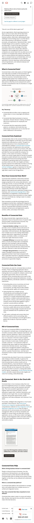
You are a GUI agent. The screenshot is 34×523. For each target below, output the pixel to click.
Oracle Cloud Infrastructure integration (14, 404)
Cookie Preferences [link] (6, 511)
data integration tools (23, 407)
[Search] (22, 3)
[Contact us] (31, 3)
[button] (3, 3)
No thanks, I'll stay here (10, 17)
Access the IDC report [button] (9, 455)
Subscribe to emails (6, 513)
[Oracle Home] (6, 3)
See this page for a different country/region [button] (14, 21)
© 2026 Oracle (5, 508)
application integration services (10, 408)
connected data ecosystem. (23, 145)
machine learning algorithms (18, 192)
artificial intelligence (7, 167)
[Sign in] (28, 3)
